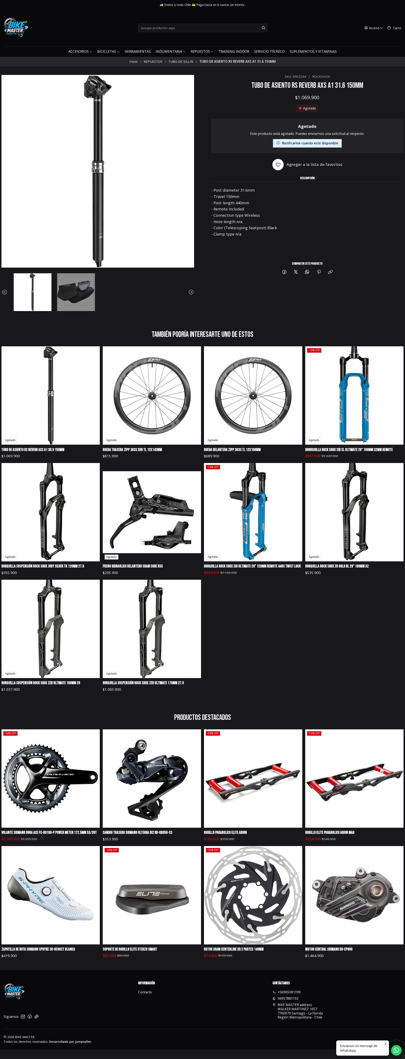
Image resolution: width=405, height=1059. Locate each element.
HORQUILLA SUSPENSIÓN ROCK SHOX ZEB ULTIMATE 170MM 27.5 (143, 683)
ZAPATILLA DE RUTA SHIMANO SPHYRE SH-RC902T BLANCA (38, 949)
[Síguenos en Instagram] (23, 1016)
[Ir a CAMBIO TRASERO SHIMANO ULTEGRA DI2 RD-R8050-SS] (152, 778)
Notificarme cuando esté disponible (310, 143)
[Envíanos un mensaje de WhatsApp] (396, 1050)
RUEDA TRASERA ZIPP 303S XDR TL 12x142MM (132, 449)
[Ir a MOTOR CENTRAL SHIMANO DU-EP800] (354, 895)
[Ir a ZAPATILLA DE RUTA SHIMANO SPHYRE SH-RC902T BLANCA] (50, 895)
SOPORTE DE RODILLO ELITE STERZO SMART (130, 949)
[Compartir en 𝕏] (296, 272)
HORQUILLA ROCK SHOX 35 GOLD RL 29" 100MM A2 (337, 566)
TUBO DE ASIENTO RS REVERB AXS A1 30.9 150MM (32, 449)
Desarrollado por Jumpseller (70, 1042)
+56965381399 (289, 992)
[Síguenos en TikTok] (36, 1016)
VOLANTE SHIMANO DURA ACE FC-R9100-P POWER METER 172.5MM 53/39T (49, 832)
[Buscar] (263, 28)
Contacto (145, 992)
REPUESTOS (153, 61)
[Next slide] (191, 292)
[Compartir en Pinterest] (319, 272)
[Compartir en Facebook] (284, 272)
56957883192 (288, 998)
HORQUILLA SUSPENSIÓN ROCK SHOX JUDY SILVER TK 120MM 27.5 (42, 566)
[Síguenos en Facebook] (29, 1016)
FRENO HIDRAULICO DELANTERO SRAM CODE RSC (133, 566)
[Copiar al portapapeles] (330, 272)
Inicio (133, 61)
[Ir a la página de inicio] (15, 28)
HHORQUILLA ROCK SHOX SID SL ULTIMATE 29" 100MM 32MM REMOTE (349, 449)
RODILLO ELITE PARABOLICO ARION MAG (329, 832)
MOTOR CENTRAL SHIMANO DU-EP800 (328, 949)
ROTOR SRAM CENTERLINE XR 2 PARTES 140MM (234, 949)
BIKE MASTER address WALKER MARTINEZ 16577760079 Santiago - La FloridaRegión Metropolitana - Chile (300, 1011)
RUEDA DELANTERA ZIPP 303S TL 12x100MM (232, 449)
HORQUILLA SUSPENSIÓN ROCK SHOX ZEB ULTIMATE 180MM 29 (40, 683)
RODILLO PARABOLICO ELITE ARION (225, 832)
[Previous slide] (4, 292)
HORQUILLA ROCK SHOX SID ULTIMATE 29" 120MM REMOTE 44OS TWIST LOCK (252, 566)
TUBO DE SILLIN (180, 61)
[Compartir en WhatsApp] (307, 272)
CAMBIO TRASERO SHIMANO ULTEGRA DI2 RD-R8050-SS (137, 832)
